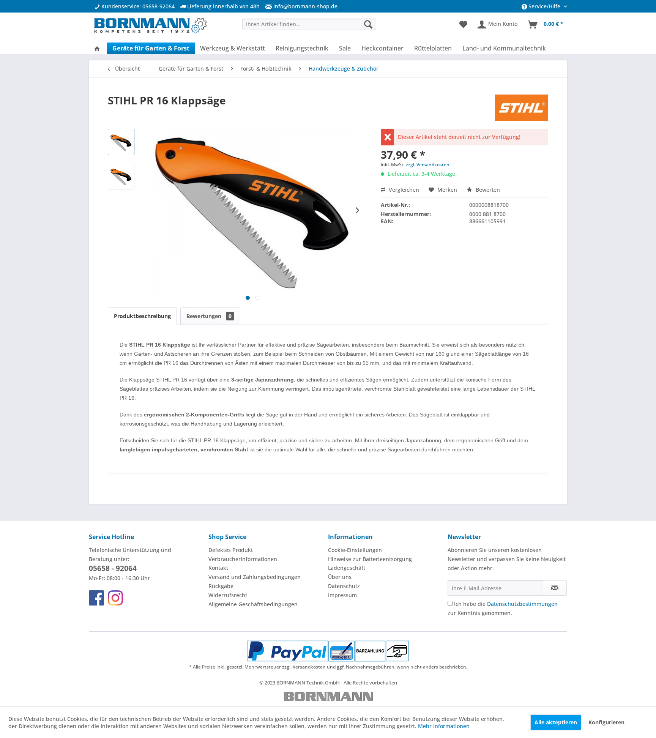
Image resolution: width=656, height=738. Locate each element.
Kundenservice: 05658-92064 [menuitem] (137, 6)
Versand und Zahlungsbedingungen (254, 576)
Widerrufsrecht (227, 595)
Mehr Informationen (444, 726)
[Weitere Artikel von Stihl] (521, 108)
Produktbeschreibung (142, 316)
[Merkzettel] (463, 24)
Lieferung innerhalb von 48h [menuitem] (223, 6)
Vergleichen (403, 189)
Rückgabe (220, 586)
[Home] (97, 48)
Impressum (342, 595)
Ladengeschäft (346, 567)
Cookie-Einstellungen (355, 550)
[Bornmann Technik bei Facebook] (96, 598)
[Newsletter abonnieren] (555, 588)
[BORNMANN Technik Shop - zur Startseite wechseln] (150, 26)
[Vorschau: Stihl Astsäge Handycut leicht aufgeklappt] (121, 142)
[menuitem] (298, 6)
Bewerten (487, 189)
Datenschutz (344, 586)
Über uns (340, 576)
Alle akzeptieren (556, 722)
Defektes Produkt (230, 550)
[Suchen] (368, 24)
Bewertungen (209, 316)
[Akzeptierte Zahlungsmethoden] (328, 651)
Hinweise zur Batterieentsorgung (370, 559)
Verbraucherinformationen (242, 559)
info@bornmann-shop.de (305, 6)
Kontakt (218, 567)
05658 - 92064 (113, 568)
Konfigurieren (606, 722)
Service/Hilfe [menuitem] (544, 6)
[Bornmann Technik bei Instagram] (115, 598)
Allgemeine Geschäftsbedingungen (253, 604)
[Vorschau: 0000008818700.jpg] (121, 176)
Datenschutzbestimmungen (522, 603)
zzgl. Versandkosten (427, 164)
